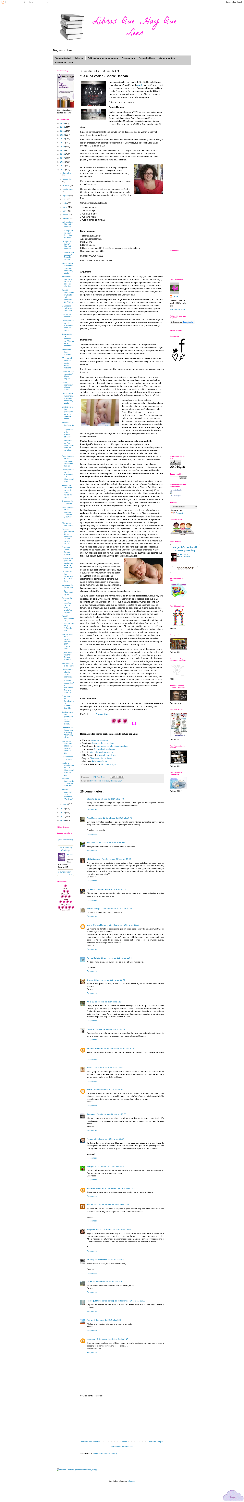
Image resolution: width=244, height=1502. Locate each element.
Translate (180, 513)
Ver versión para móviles (122, 1446)
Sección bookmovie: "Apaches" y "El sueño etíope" (68, 429)
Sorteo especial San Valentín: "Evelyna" (67, 794)
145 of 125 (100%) (64, 872)
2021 (62, 143)
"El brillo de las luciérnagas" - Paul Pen (67, 576)
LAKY (175, 296)
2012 (62, 813)
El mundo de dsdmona (104, 749)
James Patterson (184, 556)
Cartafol (91, 889)
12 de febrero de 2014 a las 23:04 (109, 1139)
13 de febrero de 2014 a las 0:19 (109, 1166)
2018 (62, 154)
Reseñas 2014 (116, 781)
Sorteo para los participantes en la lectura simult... (67, 718)
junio (65, 203)
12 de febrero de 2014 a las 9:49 (117, 818)
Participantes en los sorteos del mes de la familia (68, 461)
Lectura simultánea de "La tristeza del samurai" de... (68, 769)
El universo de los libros (101, 758)
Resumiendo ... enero (67, 758)
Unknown (91, 1339)
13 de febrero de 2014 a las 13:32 (120, 1188)
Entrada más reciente (90, 1441)
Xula (89, 1002)
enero (65, 804)
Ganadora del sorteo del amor (67, 308)
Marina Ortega (94, 908)
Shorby (90, 1260)
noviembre (67, 179)
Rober (90, 1139)
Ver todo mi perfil (177, 309)
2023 (62, 135)
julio (65, 199)
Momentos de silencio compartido (112, 746)
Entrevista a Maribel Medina (67, 224)
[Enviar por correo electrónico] (111, 777)
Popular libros (102, 714)
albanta (90, 799)
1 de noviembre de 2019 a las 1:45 (112, 1339)
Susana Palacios (95, 1048)
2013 (62, 809)
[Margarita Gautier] (171, 493)
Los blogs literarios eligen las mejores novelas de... (67, 747)
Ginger (90, 980)
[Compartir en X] (117, 777)
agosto (66, 195)
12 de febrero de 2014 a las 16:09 (119, 1048)
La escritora (182, 554)
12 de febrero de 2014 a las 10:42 (116, 908)
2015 (62, 166)
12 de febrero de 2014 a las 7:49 (109, 799)
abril (65, 211)
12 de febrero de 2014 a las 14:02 (110, 1029)
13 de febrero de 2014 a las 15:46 (114, 1205)
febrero (66, 218)
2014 (62, 169)
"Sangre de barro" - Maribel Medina (67, 245)
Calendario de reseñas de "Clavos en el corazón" (68, 340)
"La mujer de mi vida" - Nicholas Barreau (67, 234)
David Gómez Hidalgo (97, 925)
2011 (62, 816)
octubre (66, 185)
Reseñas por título (64, 62)
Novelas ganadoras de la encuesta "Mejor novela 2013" (68, 536)
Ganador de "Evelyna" (67, 502)
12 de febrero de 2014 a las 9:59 (111, 843)
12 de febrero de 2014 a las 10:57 (124, 925)
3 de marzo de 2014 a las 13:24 (108, 1320)
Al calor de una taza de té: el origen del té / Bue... (67, 281)
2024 (62, 131)
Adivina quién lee (99, 761)
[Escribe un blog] (114, 777)
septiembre (68, 189)
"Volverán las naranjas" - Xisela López (68, 375)
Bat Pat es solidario (67, 315)
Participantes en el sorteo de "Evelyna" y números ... (68, 513)
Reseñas (105, 781)
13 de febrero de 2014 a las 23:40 (115, 1229)
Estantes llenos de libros (103, 743)
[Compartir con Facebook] (119, 777)
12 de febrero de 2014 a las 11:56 (116, 958)
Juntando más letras (106, 755)
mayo (65, 207)
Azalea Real (92, 1205)
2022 (62, 139)
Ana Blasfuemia (94, 818)
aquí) (139, 85)
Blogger (131, 1481)
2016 (62, 162)
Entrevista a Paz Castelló (67, 352)
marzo (66, 215)
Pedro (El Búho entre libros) (100, 1301)
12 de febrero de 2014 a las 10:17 (116, 859)
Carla (89, 1281)
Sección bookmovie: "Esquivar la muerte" (68, 782)
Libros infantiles (167, 58)
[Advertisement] (122, 1418)
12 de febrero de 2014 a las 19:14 (108, 1089)
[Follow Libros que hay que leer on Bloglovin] (182, 323)
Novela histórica (147, 58)
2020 (62, 146)
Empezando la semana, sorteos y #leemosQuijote (68, 268)
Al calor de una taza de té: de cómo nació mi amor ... (67, 491)
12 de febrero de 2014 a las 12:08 (109, 980)
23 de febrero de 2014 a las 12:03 (130, 1301)
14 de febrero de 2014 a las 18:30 (108, 1281)
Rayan (90, 1320)
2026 (62, 123)
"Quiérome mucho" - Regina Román (67, 656)
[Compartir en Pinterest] (122, 777)
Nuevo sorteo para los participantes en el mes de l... (68, 563)
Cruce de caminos (99, 740)
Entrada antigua (156, 1441)
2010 (62, 820)
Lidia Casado (93, 859)
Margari (90, 1166)
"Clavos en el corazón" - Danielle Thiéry (68, 256)
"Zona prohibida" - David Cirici (67, 386)
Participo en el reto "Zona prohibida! (67, 673)
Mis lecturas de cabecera (101, 752)
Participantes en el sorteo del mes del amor (68, 325)
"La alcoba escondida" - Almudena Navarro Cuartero (68, 686)
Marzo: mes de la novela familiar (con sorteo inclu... (67, 641)
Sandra (90, 1029)
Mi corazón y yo (108, 764)
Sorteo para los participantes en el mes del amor (67, 413)
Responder (92, 809)
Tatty (89, 1089)
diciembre (67, 173)
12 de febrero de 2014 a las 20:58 (111, 1114)
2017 (62, 158)
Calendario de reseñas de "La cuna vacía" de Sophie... (67, 605)
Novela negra (128, 58)
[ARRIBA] (233, 1496)
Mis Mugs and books (67, 524)
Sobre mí (79, 58)
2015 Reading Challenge (65, 848)
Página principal (63, 58)
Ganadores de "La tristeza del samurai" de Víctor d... (68, 446)
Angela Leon (93, 1229)
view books (69, 875)
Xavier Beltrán (93, 958)
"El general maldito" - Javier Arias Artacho (67, 363)
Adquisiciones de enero (68, 664)
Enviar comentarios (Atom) (105, 1453)
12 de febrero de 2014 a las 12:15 (107, 1002)
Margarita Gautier (176, 490)
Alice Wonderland (95, 1188)
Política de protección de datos (103, 58)
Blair (89, 1067)
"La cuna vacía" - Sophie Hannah (66, 550)
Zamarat (91, 1114)
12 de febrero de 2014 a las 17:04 (107, 1067)
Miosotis (91, 843)
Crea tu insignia (175, 496)
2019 (62, 150)
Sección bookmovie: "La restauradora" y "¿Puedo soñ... (68, 623)
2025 (62, 127)
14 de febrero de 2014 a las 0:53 (109, 1260)
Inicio (124, 1441)
